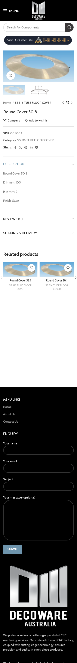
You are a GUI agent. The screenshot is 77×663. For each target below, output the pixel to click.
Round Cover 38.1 (20, 280)
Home (7, 102)
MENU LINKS (12, 399)
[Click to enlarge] (10, 75)
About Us (9, 414)
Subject (8, 479)
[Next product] (72, 103)
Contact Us (10, 421)
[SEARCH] (69, 27)
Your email (10, 461)
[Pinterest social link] (26, 147)
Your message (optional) (19, 497)
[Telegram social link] (36, 147)
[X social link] (20, 147)
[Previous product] (63, 103)
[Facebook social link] (15, 147)
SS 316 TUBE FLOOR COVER (33, 102)
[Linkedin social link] (31, 147)
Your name (10, 443)
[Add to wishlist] (31, 268)
